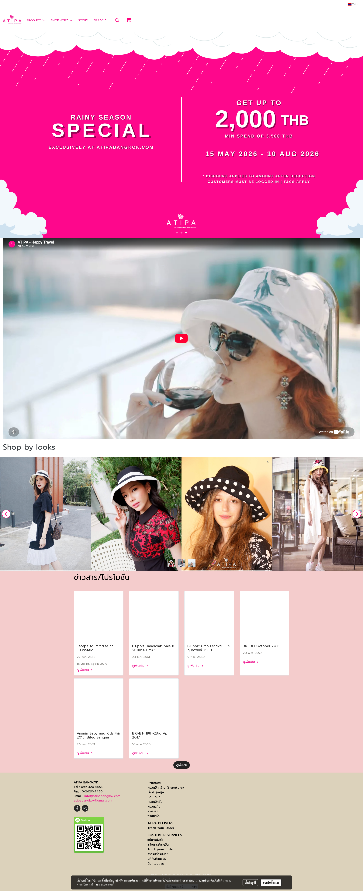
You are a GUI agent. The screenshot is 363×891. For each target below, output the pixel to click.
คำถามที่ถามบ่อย (157, 854)
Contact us (155, 863)
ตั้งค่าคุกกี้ (250, 882)
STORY (83, 20)
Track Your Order (160, 828)
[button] (117, 20)
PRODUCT (34, 20)
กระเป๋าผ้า (153, 816)
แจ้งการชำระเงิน (158, 844)
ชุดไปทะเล (153, 797)
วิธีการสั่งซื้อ (155, 839)
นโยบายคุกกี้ (107, 884)
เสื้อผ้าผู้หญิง (155, 792)
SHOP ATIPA (60, 20)
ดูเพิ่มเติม (83, 670)
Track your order (160, 849)
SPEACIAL (101, 20)
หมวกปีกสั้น (154, 801)
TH (353, 4)
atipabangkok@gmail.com (93, 800)
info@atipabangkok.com (102, 796)
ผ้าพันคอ (152, 811)
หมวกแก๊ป (153, 806)
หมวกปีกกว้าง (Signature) (165, 787)
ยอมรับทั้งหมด (271, 882)
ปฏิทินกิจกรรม (156, 858)
